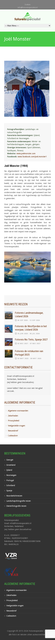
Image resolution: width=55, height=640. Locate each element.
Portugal (10, 480)
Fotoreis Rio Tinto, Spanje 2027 (31, 339)
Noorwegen (11, 475)
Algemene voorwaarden (18, 411)
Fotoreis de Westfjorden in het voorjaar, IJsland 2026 (31, 328)
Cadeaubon (13, 435)
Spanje (9, 490)
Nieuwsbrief (13, 431)
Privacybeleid (13, 420)
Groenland (10, 465)
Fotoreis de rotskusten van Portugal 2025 (29, 353)
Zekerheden (13, 416)
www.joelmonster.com (25, 153)
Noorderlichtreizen (14, 496)
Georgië (9, 460)
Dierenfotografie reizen (16, 506)
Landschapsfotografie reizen (18, 501)
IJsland (9, 470)
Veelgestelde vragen (16, 426)
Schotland (10, 485)
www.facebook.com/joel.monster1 (32, 156)
